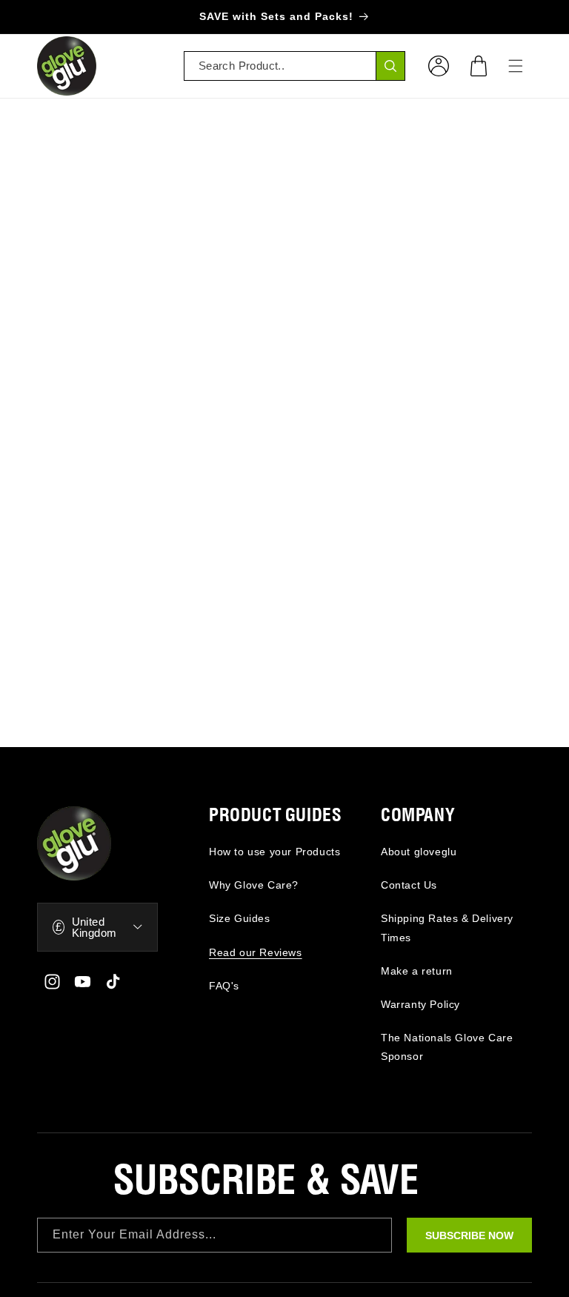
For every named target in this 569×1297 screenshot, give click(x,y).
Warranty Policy (420, 1004)
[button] (478, 66)
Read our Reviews (255, 952)
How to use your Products (274, 852)
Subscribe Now (469, 1235)
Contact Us (409, 885)
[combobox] (294, 66)
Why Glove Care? (254, 885)
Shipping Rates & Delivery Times (447, 927)
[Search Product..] (390, 66)
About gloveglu (418, 852)
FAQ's (224, 986)
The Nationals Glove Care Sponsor (447, 1047)
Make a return (417, 971)
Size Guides (239, 918)
